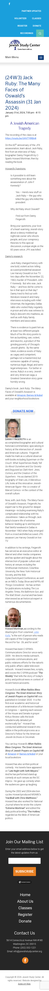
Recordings (26, 33)
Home (25, 894)
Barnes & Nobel (35, 395)
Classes (36, 18)
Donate (37, 26)
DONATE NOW (23, 411)
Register (22, 26)
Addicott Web (24, 984)
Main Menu (12, 57)
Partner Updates (31, 11)
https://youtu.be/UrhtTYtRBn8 (20, 138)
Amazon (21, 395)
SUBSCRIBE (24, 871)
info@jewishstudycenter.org (27, 951)
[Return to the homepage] (24, 45)
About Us (25, 901)
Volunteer (20, 18)
